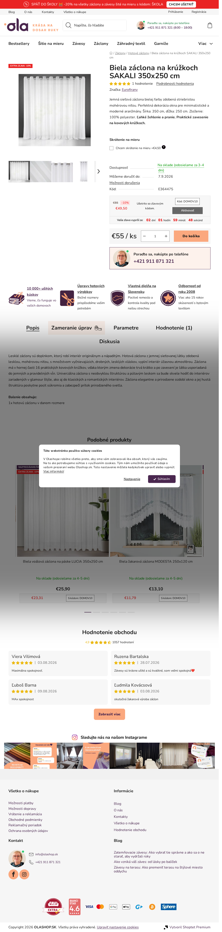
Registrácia (199, 12)
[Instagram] (24, 874)
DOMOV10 (187, 201)
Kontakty (48, 12)
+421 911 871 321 (154, 261)
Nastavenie (132, 479)
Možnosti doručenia (124, 182)
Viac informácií (53, 471)
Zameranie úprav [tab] (71, 327)
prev (11, 537)
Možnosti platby (20, 803)
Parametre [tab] (126, 327)
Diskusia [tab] (109, 341)
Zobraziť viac (109, 714)
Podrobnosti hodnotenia (175, 83)
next (207, 537)
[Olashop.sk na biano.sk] (75, 906)
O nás (28, 12)
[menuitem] (19, 43)
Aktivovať (187, 210)
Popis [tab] (32, 327)
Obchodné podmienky (25, 820)
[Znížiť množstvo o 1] (144, 236)
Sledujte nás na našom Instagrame (114, 737)
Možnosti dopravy (22, 809)
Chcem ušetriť (181, 4)
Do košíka (191, 236)
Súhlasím (164, 479)
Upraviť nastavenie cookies (118, 927)
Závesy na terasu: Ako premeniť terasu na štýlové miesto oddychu (158, 869)
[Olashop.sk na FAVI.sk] (53, 906)
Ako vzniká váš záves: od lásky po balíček (145, 862)
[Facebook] (13, 874)
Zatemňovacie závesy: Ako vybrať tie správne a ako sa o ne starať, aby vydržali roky (159, 854)
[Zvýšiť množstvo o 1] (166, 236)
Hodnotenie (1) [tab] (174, 327)
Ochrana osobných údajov (28, 831)
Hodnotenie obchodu (109, 632)
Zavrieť (139, 276)
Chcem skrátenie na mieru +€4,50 (140, 147)
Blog (11, 12)
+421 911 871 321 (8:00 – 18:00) (169, 27)
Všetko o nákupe (75, 12)
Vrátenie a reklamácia (25, 814)
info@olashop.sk (46, 854)
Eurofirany (130, 89)
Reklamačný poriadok (25, 825)
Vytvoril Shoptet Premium (190, 927)
